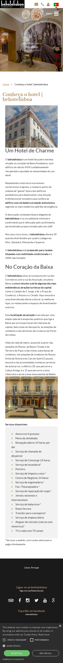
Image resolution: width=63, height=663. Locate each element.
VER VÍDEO (31, 47)
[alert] (31, 643)
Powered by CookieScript (13, 659)
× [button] (60, 626)
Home (6, 84)
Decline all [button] (46, 653)
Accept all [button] (17, 653)
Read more (44, 634)
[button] (31, 645)
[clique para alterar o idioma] (56, 4)
